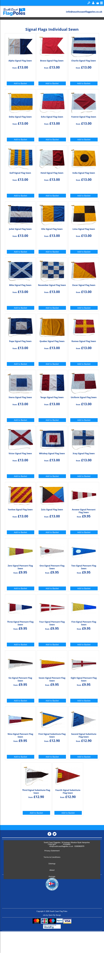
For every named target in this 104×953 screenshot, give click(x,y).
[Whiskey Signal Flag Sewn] (52, 438)
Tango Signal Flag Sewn (52, 397)
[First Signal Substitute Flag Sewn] (52, 719)
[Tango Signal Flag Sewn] (52, 382)
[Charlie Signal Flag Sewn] (83, 46)
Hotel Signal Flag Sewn (52, 173)
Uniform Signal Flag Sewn (84, 397)
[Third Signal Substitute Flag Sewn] (36, 775)
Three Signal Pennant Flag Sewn (20, 623)
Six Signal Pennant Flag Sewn (20, 679)
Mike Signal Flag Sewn (20, 285)
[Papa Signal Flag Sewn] (20, 326)
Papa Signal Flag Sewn (20, 341)
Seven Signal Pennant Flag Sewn (52, 679)
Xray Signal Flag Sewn (84, 453)
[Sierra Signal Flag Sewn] (20, 382)
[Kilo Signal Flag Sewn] (52, 214)
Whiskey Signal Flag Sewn (52, 453)
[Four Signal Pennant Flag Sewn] (52, 607)
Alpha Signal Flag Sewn (20, 60)
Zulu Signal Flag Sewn (52, 509)
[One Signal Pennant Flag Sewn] (52, 551)
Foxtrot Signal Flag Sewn (83, 116)
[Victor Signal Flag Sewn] (20, 438)
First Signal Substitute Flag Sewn (52, 735)
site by (52, 915)
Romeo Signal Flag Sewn (84, 341)
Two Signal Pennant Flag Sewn (83, 567)
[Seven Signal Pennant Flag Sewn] (52, 663)
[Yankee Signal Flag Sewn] (20, 495)
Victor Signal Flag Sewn (20, 453)
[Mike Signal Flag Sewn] (20, 270)
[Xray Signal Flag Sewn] (83, 438)
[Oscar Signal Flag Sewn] (83, 270)
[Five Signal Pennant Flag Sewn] (83, 607)
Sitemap (51, 863)
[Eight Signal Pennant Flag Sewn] (83, 663)
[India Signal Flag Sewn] (83, 158)
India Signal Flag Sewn (83, 173)
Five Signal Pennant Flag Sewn (83, 623)
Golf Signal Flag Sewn (20, 173)
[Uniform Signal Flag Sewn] (83, 382)
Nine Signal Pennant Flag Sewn (20, 735)
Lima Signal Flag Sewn (84, 229)
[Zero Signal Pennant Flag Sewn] (20, 551)
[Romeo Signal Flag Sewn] (83, 326)
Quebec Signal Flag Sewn (52, 341)
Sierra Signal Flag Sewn (20, 397)
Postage (52, 876)
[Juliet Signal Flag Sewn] (20, 214)
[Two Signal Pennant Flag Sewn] (83, 551)
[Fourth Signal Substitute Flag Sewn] (68, 775)
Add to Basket (20, 83)
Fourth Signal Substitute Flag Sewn (67, 791)
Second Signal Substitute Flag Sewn (83, 735)
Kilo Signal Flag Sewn (52, 229)
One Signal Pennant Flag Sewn (52, 567)
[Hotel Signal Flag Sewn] (52, 158)
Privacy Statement (52, 850)
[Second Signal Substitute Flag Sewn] (83, 719)
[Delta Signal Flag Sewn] (20, 102)
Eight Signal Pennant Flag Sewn (84, 679)
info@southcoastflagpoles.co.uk (84, 11)
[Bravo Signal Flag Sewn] (52, 46)
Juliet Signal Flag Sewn (20, 229)
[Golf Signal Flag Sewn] (20, 158)
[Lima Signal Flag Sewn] (83, 214)
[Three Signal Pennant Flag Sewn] (20, 607)
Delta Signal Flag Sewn (20, 116)
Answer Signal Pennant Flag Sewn (84, 511)
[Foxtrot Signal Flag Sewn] (83, 102)
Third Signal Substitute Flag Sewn (36, 791)
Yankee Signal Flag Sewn (20, 509)
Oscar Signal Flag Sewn (83, 285)
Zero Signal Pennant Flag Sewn (20, 567)
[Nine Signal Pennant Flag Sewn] (20, 719)
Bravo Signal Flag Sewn (52, 60)
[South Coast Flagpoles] (13, 12)
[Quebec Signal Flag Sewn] (52, 326)
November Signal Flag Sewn (52, 285)
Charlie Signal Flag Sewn (83, 60)
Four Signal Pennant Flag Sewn (52, 623)
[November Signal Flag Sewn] (52, 270)
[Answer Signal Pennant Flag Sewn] (83, 495)
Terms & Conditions (52, 857)
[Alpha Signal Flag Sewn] (20, 46)
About (52, 870)
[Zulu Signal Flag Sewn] (52, 495)
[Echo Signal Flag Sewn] (52, 102)
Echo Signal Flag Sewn (52, 116)
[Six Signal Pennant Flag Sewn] (20, 663)
